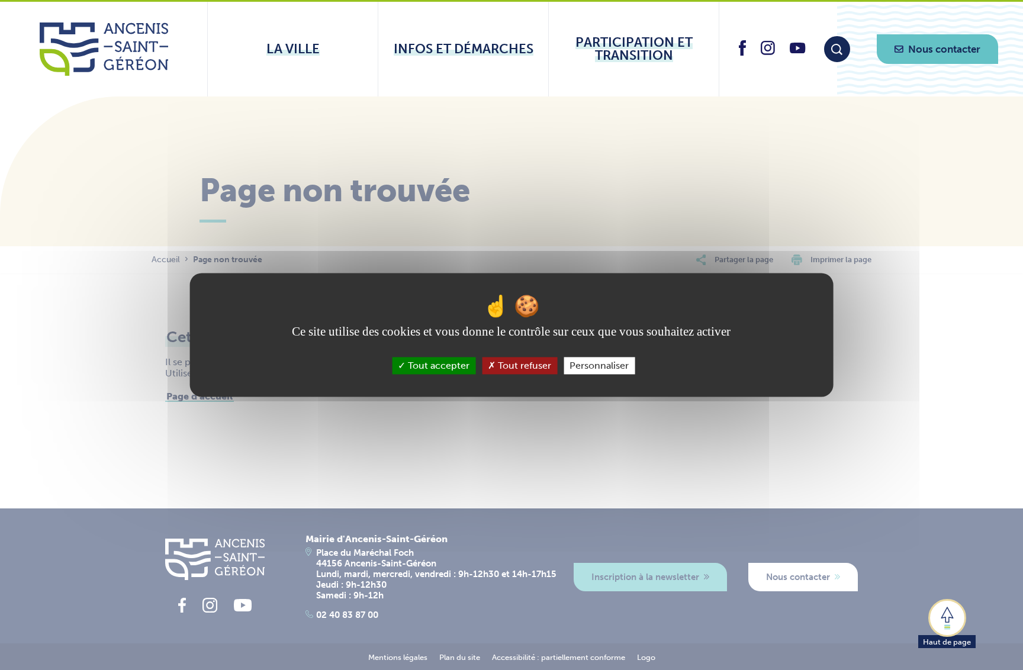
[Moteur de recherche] (837, 49)
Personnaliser (599, 365)
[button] (947, 622)
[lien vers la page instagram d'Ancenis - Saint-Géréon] (768, 51)
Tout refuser (523, 365)
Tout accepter (437, 365)
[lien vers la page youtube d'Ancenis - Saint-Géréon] (797, 50)
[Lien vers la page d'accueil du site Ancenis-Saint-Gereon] (104, 49)
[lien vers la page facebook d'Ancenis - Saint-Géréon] (742, 52)
